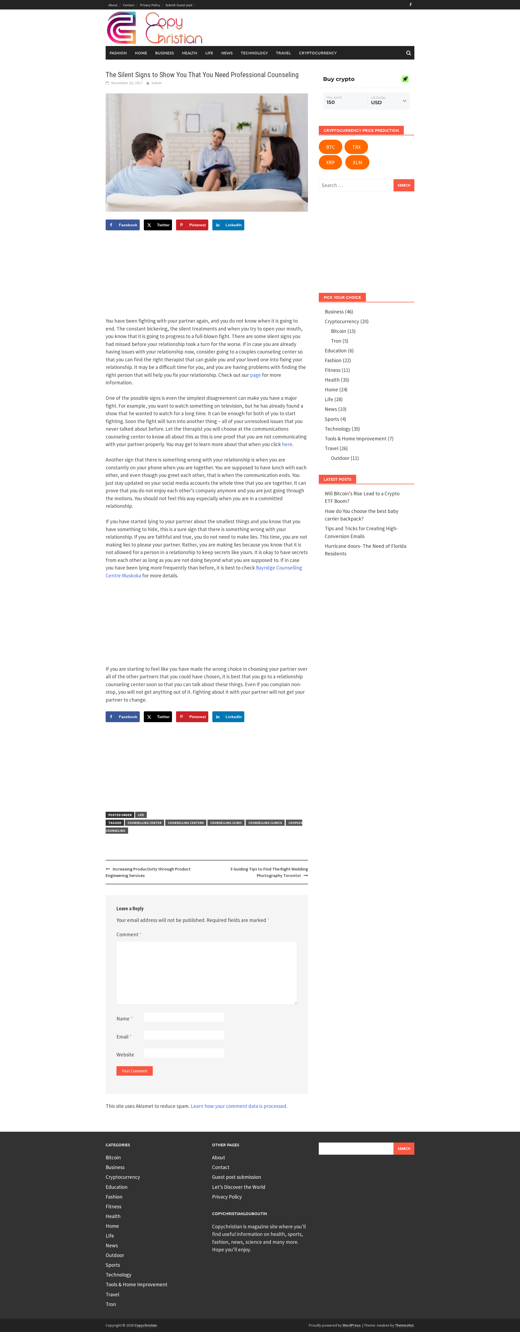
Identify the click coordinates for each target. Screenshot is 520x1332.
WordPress (352, 1325)
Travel (331, 448)
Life (141, 815)
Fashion (118, 52)
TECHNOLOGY (254, 52)
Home (141, 52)
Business (334, 311)
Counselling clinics (265, 823)
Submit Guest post (179, 5)
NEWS (227, 52)
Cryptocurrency (318, 52)
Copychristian (146, 1325)
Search (404, 1148)
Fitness (332, 370)
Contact (129, 5)
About (113, 5)
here (287, 444)
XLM (357, 162)
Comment (129, 934)
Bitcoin (338, 331)
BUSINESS (164, 52)
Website (125, 1054)
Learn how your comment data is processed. (239, 1106)
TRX (356, 147)
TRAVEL (283, 52)
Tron (336, 341)
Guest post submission (236, 1177)
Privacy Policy (150, 5)
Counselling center (144, 823)
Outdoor (340, 458)
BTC (330, 147)
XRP (330, 162)
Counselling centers (186, 823)
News (331, 409)
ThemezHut (404, 1325)
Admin (157, 82)
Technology (337, 429)
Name (124, 1018)
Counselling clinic (226, 823)
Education (336, 350)
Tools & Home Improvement (355, 438)
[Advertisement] (310, 30)
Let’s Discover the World (238, 1187)
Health (332, 380)
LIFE (209, 52)
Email (124, 1036)
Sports (332, 419)
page (255, 375)
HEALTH (189, 52)
